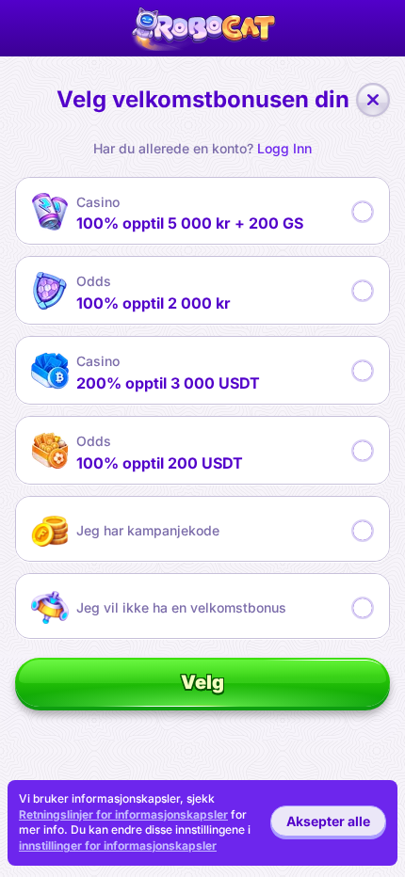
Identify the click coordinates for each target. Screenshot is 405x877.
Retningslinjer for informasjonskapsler (123, 814)
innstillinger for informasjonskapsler (118, 846)
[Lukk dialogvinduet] (373, 100)
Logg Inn (284, 148)
